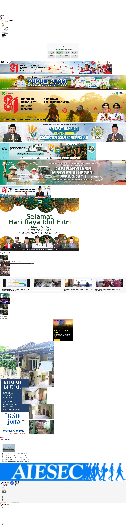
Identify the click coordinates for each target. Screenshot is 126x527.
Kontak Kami (4, 490)
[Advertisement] (29, 8)
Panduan (3, 489)
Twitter (4, 496)
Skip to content (2, 0)
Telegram (4, 499)
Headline (1, 261)
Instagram (4, 497)
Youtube (4, 498)
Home (3, 487)
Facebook (4, 495)
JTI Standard (4, 492)
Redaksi (3, 488)
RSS (3, 500)
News (4, 261)
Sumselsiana (8, 261)
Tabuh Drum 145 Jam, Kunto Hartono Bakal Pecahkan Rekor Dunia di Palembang (17, 263)
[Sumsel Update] (4, 18)
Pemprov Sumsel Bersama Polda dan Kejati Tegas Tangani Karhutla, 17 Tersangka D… (16, 461)
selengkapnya (2, 276)
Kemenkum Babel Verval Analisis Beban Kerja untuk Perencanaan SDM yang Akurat (15, 459)
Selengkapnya (57, 339)
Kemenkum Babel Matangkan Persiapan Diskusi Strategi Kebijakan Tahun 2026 (14, 457)
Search (11, 20)
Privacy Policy (4, 491)
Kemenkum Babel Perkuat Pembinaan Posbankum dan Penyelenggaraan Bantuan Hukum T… (17, 455)
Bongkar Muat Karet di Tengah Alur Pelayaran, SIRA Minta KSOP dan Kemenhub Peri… (16, 453)
